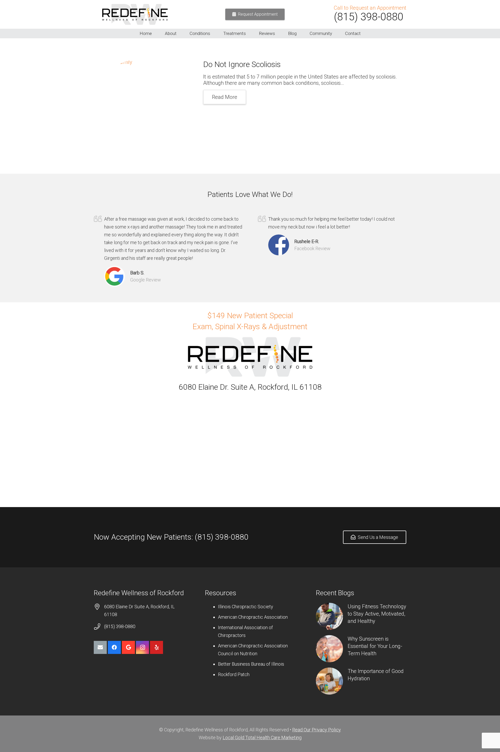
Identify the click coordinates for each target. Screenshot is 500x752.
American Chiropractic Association (253, 617)
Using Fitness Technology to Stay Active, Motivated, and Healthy (377, 613)
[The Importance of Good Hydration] (329, 681)
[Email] (100, 647)
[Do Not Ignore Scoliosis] (141, 106)
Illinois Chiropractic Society (245, 606)
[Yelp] (156, 647)
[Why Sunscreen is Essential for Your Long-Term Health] (329, 648)
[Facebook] (114, 647)
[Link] (135, 14)
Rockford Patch (233, 674)
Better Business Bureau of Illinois (251, 664)
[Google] (128, 647)
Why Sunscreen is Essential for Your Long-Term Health (375, 646)
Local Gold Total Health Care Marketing (262, 737)
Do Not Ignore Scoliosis (242, 64)
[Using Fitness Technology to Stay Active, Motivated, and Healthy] (329, 616)
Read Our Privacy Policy (316, 729)
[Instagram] (142, 647)
